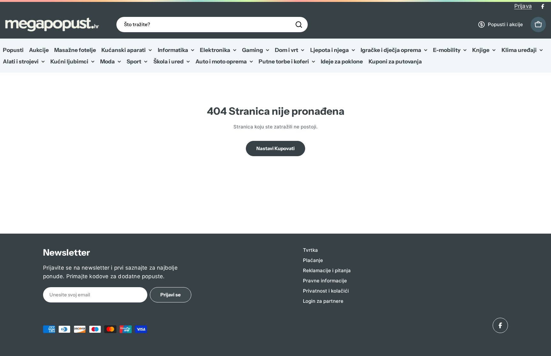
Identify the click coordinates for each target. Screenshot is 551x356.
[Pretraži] (299, 24)
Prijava (523, 6)
